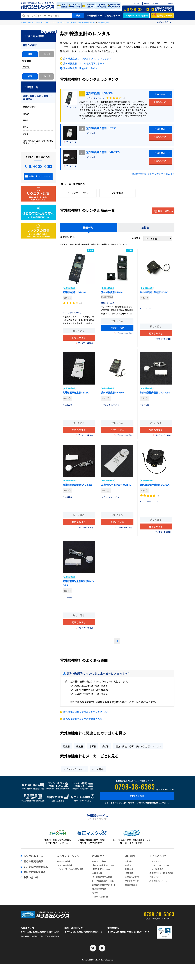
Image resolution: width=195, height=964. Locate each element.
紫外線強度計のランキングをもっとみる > (152, 173)
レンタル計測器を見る (36, 866)
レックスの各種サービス (103, 880)
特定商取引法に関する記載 (161, 873)
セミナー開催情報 (65, 865)
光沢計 (105, 746)
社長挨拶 (129, 869)
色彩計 (92, 746)
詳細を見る (159, 94)
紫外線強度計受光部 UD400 (154, 292)
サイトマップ (155, 861)
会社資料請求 (131, 884)
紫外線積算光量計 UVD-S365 (102, 152)
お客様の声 (97, 873)
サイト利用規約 (156, 869)
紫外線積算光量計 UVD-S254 (155, 392)
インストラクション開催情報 (70, 869)
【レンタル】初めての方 (103, 865)
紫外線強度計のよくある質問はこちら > (83, 63)
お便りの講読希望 (100, 896)
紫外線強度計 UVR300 (112, 392)
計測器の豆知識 (99, 888)
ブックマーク (167, 3)
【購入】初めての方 (101, 869)
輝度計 (79, 746)
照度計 (66, 746)
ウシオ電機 (90, 133)
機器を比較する (165, 210)
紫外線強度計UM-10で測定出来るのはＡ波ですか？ (98, 673)
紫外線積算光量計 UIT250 (101, 128)
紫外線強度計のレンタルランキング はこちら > (87, 711)
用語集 (95, 892)
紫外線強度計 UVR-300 (99, 93)
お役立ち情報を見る (35, 872)
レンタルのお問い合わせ (136, 15)
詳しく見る (78, 330)
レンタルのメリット (35, 856)
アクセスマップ (132, 880)
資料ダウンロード (151, 3)
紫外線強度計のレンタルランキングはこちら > (87, 58)
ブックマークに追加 (85, 343)
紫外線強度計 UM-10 (111, 292)
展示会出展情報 (64, 861)
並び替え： (138, 238)
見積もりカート (163, 15)
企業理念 (129, 865)
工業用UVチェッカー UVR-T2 (116, 484)
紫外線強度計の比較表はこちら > (80, 68)
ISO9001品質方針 (132, 876)
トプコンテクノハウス (95, 98)
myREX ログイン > (163, 22)
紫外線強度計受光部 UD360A (154, 484)
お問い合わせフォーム (39, 176)
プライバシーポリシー (159, 865)
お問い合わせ (117, 327)
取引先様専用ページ (158, 880)
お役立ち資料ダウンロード (104, 884)
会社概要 (129, 861)
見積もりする (159, 102)
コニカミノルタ (107, 303)
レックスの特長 (99, 861)
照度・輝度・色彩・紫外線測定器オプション (138, 746)
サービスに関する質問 (102, 876)
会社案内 (137, 3)
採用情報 (129, 873)
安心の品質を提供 (33, 861)
